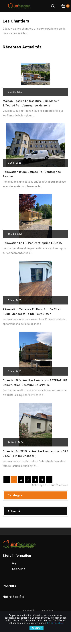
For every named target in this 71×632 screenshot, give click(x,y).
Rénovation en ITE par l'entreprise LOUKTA (32, 243)
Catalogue (15, 495)
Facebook (29, 610)
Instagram (48, 610)
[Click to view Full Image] (31, 73)
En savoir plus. (55, 623)
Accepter (36, 628)
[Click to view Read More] (40, 73)
